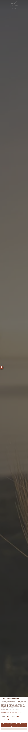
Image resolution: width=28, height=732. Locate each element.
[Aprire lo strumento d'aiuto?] (1, 367)
